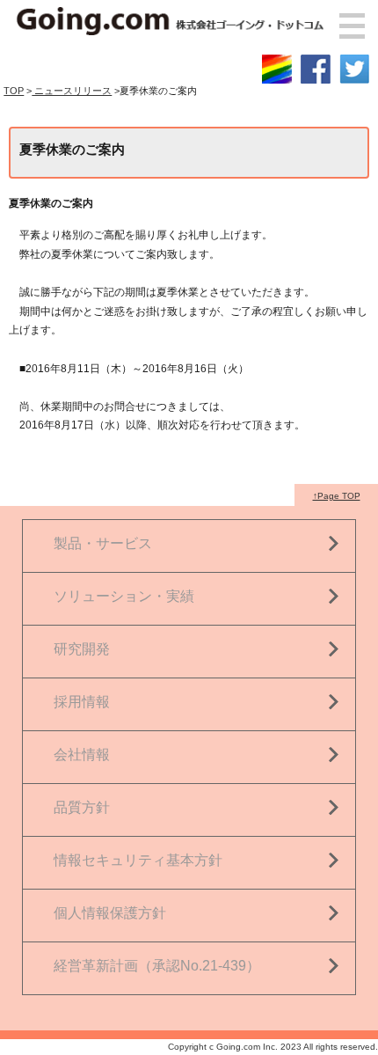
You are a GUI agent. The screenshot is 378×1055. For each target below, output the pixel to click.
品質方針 (82, 807)
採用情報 (82, 701)
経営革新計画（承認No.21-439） (157, 965)
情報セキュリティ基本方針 (138, 860)
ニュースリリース (72, 90)
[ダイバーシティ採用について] (277, 62)
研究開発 (82, 648)
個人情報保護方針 (110, 912)
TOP (14, 90)
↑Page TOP (336, 496)
